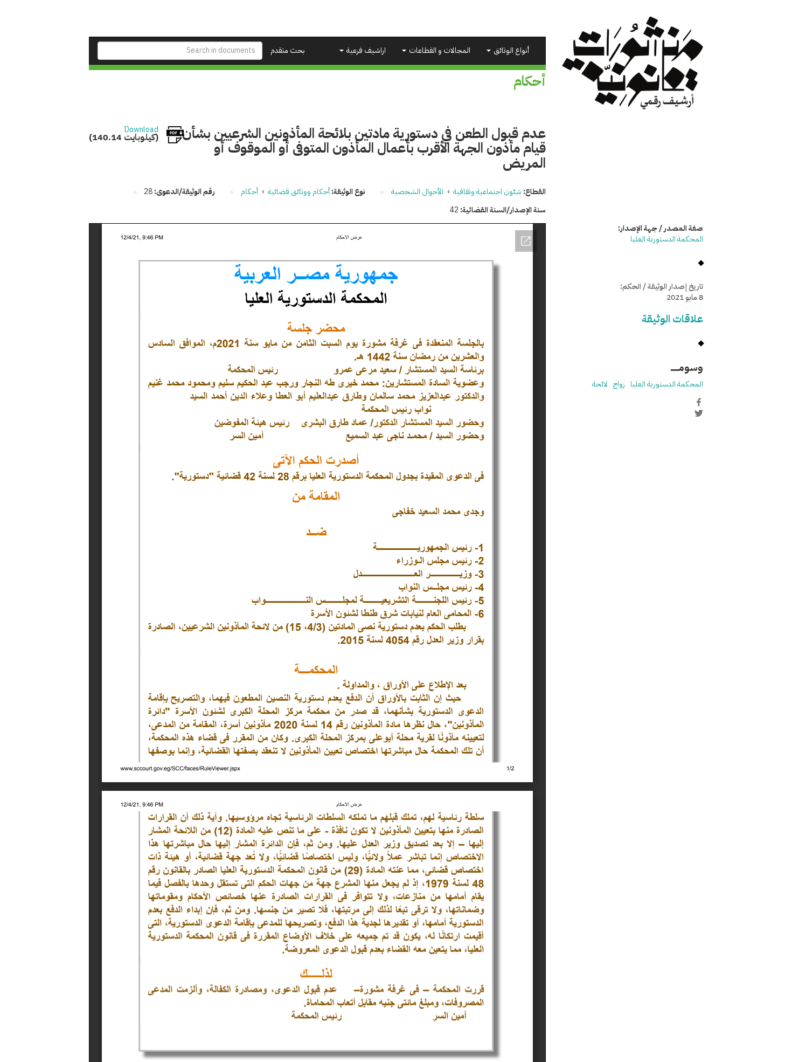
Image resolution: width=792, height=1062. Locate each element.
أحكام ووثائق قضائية (299, 191)
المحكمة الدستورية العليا (666, 239)
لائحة (600, 384)
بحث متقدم (287, 50)
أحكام (249, 191)
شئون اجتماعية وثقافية (487, 191)
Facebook (698, 402)
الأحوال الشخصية (417, 191)
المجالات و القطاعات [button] (438, 50)
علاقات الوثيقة (672, 319)
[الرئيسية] (633, 62)
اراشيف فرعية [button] (365, 50)
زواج (619, 384)
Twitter (698, 413)
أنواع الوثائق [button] (510, 50)
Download (141, 130)
